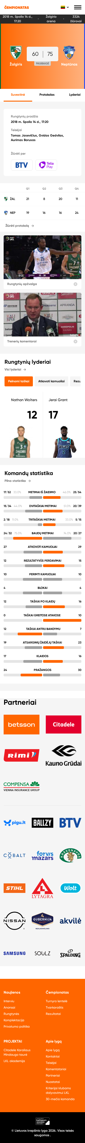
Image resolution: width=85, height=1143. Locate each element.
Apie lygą (53, 1050)
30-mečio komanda (60, 1099)
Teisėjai (51, 1063)
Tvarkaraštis (54, 1007)
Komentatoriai (56, 1069)
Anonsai (9, 1007)
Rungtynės (11, 1014)
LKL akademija (14, 1061)
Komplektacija (14, 1020)
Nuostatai (53, 1082)
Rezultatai (53, 1014)
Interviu (9, 1001)
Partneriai (53, 1075)
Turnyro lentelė (56, 1001)
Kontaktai (53, 1056)
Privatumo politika (17, 1026)
